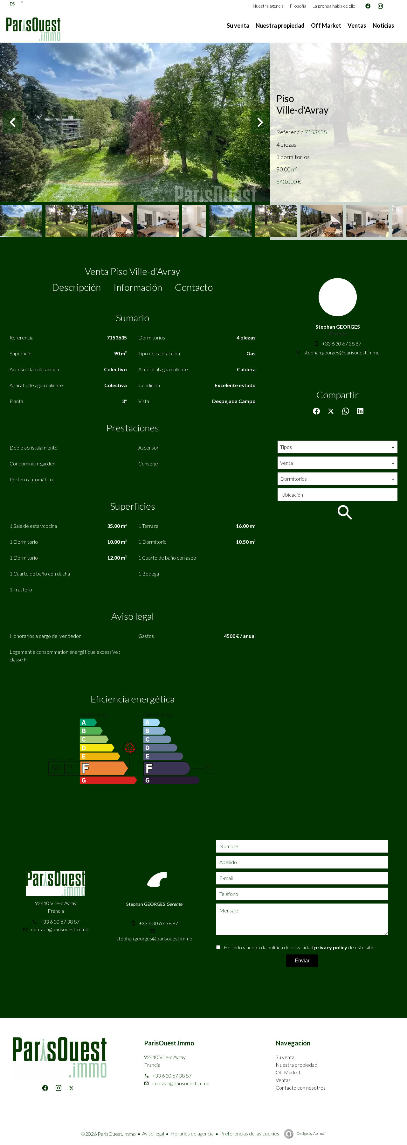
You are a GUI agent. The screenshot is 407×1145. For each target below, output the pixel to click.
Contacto (194, 287)
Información (138, 287)
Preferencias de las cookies (249, 1133)
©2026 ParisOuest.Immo (108, 1134)
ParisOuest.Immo (169, 1043)
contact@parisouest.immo (59, 929)
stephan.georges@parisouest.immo (342, 352)
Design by (311, 1133)
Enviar (302, 960)
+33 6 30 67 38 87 (341, 343)
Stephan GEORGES (337, 327)
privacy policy (330, 947)
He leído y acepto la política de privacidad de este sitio (299, 947)
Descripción (76, 287)
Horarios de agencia (192, 1133)
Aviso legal (153, 1133)
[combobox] (337, 447)
